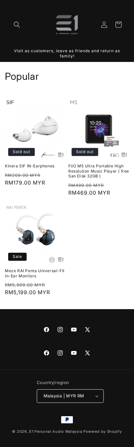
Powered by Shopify (102, 431)
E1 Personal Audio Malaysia (55, 431)
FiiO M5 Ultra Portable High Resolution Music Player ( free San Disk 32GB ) (98, 170)
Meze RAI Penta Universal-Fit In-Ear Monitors (35, 273)
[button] (17, 25)
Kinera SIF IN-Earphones (30, 165)
